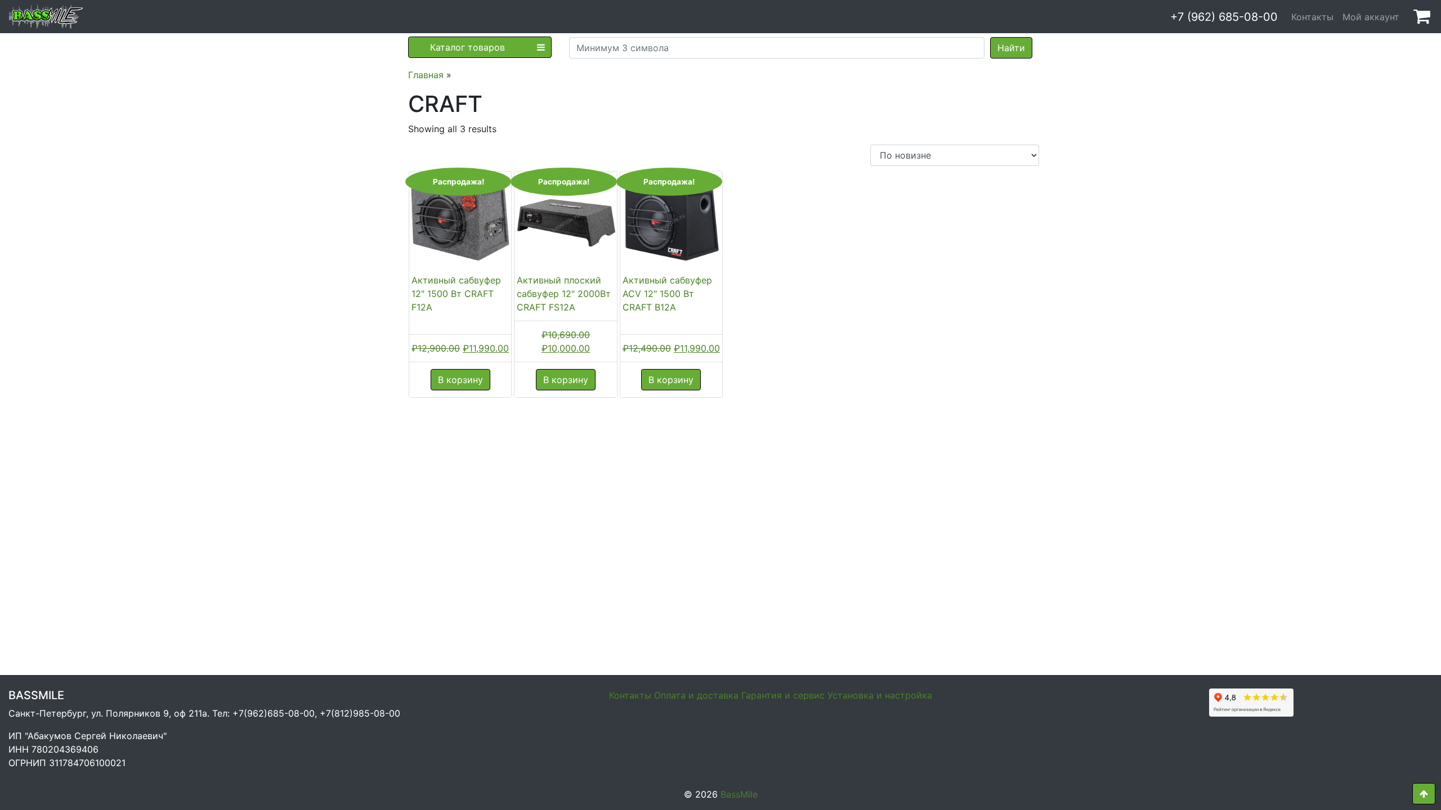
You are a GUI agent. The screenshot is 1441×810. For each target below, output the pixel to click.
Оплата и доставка (696, 695)
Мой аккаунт (1370, 16)
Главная (426, 74)
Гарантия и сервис (783, 695)
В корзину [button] (460, 379)
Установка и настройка (879, 695)
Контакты (1312, 16)
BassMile (739, 794)
